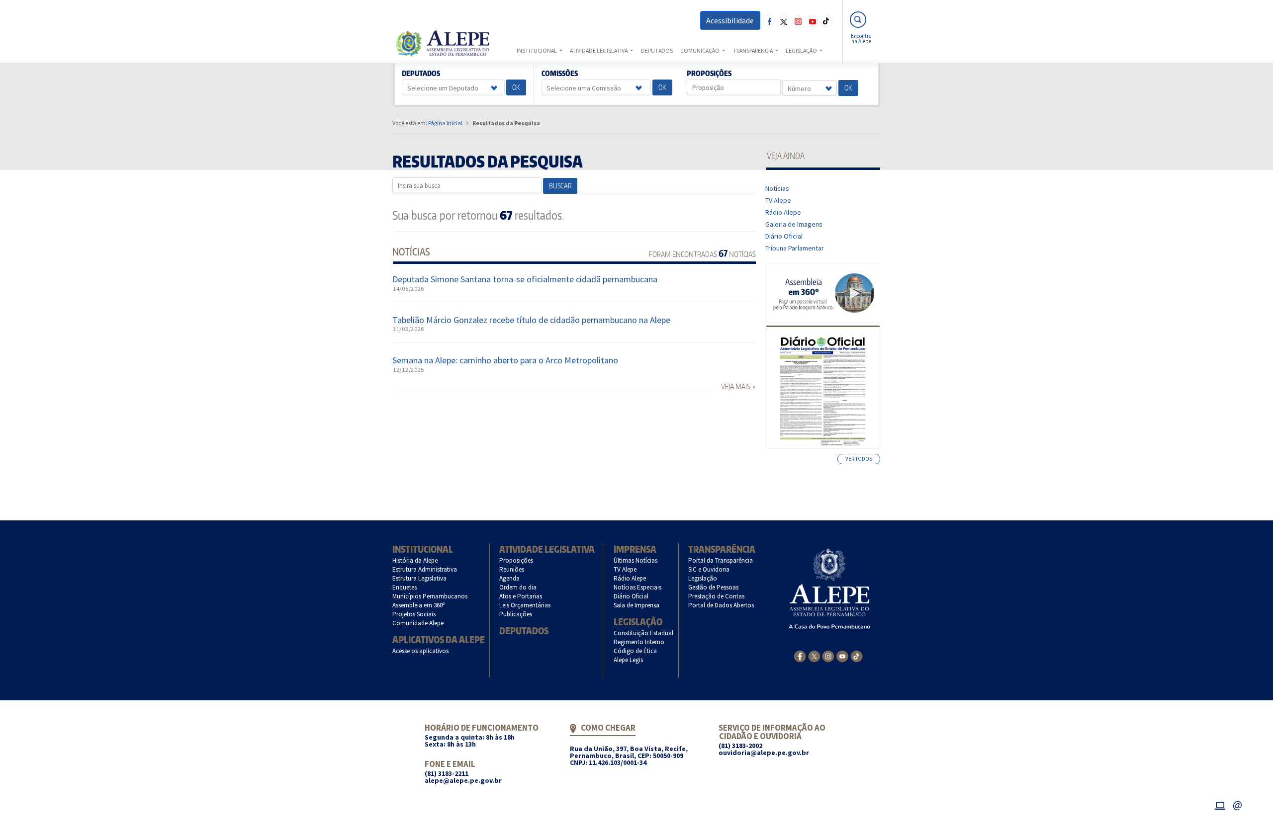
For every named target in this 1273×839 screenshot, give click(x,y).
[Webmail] (1238, 804)
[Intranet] (1220, 804)
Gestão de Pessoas (713, 587)
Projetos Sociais (414, 614)
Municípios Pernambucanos (430, 596)
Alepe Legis (628, 660)
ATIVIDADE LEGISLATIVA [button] (599, 50)
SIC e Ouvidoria (709, 569)
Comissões (559, 73)
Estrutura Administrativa (425, 569)
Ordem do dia (518, 587)
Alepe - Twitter (783, 21)
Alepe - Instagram (798, 21)
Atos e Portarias (521, 596)
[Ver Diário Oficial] (823, 387)
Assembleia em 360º (419, 605)
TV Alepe (778, 200)
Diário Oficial (784, 236)
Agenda (510, 578)
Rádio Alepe (783, 212)
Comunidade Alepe (418, 623)
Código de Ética (635, 651)
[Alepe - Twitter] (814, 655)
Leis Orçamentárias (525, 605)
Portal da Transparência (721, 560)
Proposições (709, 73)
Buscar (560, 185)
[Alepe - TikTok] (856, 655)
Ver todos (858, 458)
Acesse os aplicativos (421, 651)
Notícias (777, 188)
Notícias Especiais (637, 587)
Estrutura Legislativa (420, 578)
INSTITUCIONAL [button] (537, 50)
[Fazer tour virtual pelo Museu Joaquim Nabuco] (823, 292)
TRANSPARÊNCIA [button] (753, 50)
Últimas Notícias (635, 560)
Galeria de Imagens (794, 224)
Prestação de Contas (716, 596)
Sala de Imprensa (636, 605)
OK (516, 87)
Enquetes (405, 587)
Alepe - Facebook (769, 21)
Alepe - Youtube (812, 21)
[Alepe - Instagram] (828, 655)
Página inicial (445, 123)
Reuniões (512, 569)
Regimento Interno (639, 642)
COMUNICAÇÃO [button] (700, 50)
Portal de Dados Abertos (721, 605)
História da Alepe (415, 560)
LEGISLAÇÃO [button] (802, 50)
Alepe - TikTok (826, 21)
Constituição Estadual (643, 633)
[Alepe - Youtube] (842, 655)
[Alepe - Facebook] (800, 655)
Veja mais (735, 386)
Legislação (638, 621)
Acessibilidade (730, 20)
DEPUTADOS (657, 50)
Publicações (516, 614)
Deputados (421, 73)
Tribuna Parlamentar (795, 248)
